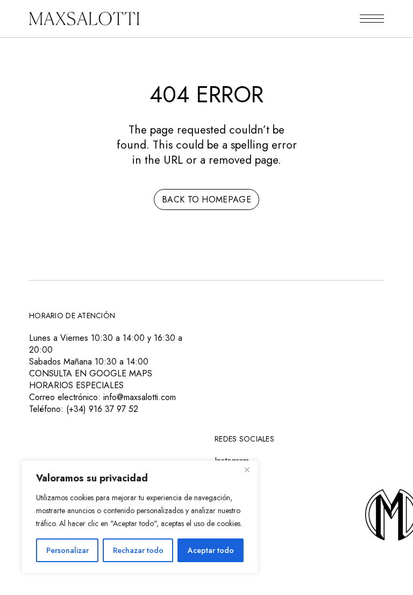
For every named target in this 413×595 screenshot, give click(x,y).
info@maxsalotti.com (139, 397)
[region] (140, 516)
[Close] (246, 469)
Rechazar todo (138, 550)
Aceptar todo (211, 550)
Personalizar (67, 550)
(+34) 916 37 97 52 (102, 409)
